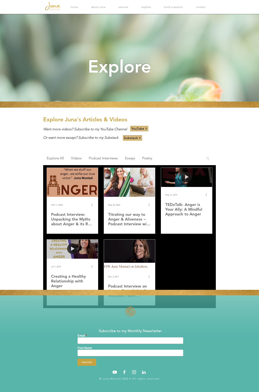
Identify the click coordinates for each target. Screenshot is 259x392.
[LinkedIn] (143, 372)
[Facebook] (124, 372)
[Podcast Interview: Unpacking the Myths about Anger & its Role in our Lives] (72, 182)
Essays (130, 158)
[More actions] (93, 205)
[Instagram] (134, 372)
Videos (76, 158)
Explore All (55, 158)
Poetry (147, 158)
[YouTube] (114, 372)
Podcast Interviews (103, 158)
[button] (207, 158)
